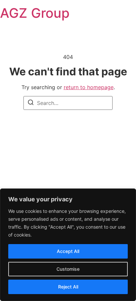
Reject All (68, 286)
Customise (68, 269)
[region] (68, 244)
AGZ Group (35, 13)
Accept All (68, 251)
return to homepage (89, 87)
